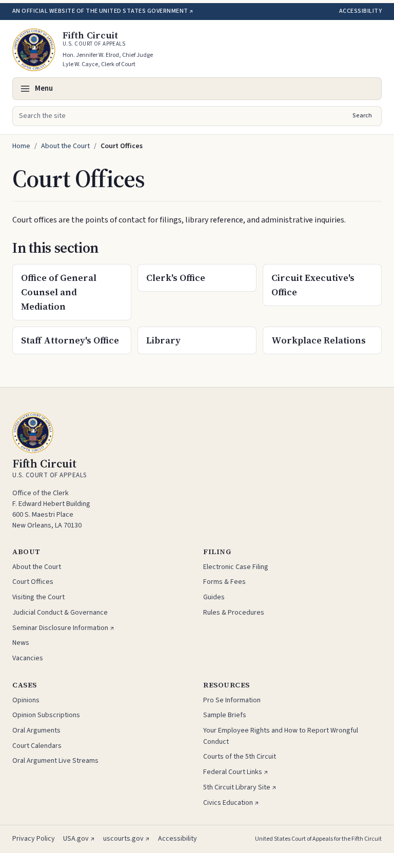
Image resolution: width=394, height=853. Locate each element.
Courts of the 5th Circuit (239, 757)
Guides (214, 597)
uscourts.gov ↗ (126, 839)
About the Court (65, 146)
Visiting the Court (38, 597)
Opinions (26, 700)
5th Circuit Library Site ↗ (240, 787)
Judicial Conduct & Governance (60, 612)
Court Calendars (37, 746)
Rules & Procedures (233, 612)
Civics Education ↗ (231, 803)
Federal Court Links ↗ (235, 772)
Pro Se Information (232, 700)
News (20, 643)
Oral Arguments (36, 730)
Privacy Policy (33, 839)
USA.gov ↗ (79, 839)
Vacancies (27, 658)
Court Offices (32, 582)
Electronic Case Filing (235, 567)
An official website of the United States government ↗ (102, 11)
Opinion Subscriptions (46, 715)
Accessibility (360, 11)
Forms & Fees (224, 582)
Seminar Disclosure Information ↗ (63, 628)
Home (21, 146)
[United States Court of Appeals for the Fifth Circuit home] (33, 49)
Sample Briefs (224, 715)
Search (362, 115)
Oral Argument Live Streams (55, 761)
